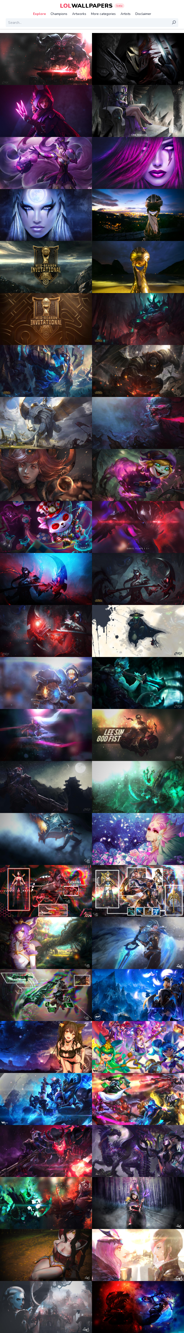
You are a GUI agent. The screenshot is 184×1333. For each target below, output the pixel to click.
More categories (103, 14)
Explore (39, 14)
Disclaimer (143, 14)
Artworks (79, 14)
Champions (59, 14)
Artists (126, 14)
